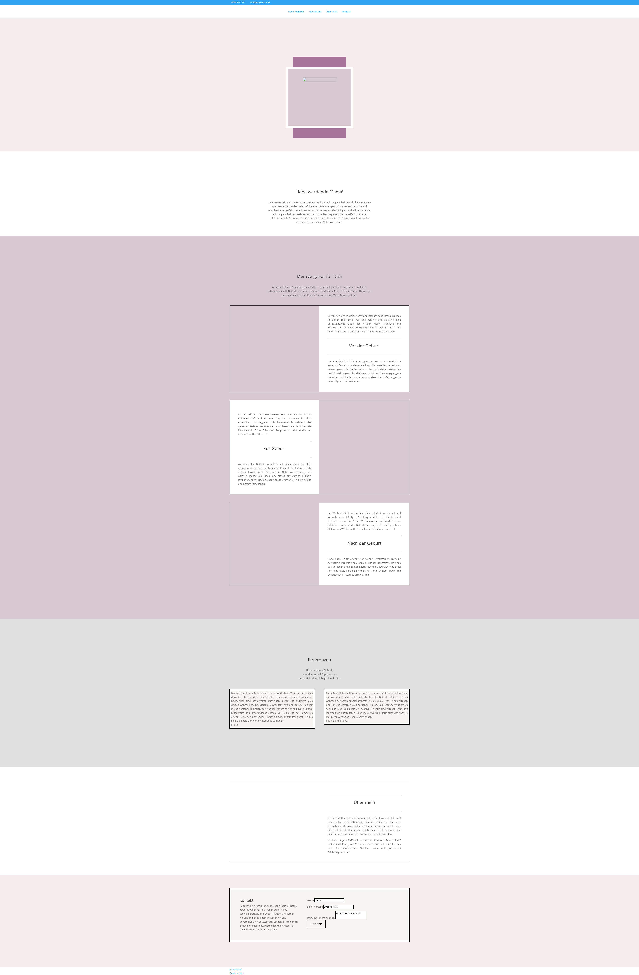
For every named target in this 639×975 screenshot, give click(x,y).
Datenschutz (237, 973)
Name (310, 900)
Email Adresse (315, 906)
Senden (316, 924)
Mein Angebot (296, 11)
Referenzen (315, 11)
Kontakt (346, 11)
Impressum (236, 969)
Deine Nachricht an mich (321, 917)
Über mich (331, 11)
